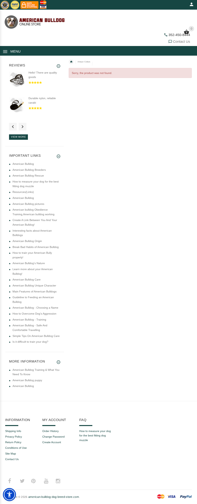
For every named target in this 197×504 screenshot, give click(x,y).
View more (18, 137)
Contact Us (181, 42)
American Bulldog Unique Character (34, 285)
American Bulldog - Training (29, 319)
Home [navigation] (71, 61)
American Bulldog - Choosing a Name (35, 307)
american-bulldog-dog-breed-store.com (53, 496)
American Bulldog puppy (27, 380)
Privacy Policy (13, 436)
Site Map (10, 453)
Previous (13, 127)
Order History (50, 431)
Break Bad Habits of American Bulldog (36, 247)
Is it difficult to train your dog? (30, 341)
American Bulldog (23, 163)
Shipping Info (13, 431)
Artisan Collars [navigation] (84, 62)
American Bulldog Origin (27, 241)
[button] (9, 494)
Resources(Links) (23, 191)
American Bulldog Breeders (29, 169)
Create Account (51, 442)
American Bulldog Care (27, 279)
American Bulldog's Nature (29, 263)
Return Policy (13, 442)
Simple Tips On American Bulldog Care (36, 335)
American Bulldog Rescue (28, 175)
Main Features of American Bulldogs (35, 291)
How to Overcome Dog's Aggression (34, 313)
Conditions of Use (16, 447)
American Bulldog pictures (28, 203)
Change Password (53, 436)
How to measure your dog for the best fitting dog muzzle (95, 435)
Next (22, 127)
